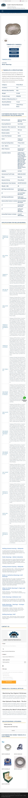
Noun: (3, 177)
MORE (13, 730)
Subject (4, 654)
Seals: (3, 139)
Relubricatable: (6, 133)
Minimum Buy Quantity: (8, 90)
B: (2, 193)
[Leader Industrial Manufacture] (3, 5)
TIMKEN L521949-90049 (5, 237)
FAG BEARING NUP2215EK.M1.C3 (5, 433)
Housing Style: (6, 105)
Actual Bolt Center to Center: (9, 214)
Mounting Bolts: (6, 130)
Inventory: (4, 87)
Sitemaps (18, 793)
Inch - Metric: (5, 146)
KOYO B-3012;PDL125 (5, 493)
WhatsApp (14, 52)
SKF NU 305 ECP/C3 (5, 290)
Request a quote (8, 1)
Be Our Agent (14, 56)
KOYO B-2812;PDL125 (5, 534)
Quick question (6, 659)
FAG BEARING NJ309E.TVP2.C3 (5, 393)
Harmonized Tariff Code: (8, 174)
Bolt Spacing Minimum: (8, 197)
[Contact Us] (24, 399)
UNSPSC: (4, 171)
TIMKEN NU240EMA (5, 346)
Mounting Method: (6, 102)
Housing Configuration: (8, 143)
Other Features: (6, 149)
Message (4, 669)
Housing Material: (6, 124)
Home (2, 13)
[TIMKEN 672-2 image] (14, 29)
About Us (3, 793)
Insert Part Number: (7, 136)
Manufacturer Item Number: (9, 183)
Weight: (4, 93)
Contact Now (14, 49)
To (3, 649)
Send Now (9, 682)
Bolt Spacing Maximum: (8, 189)
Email (3, 643)
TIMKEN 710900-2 (5, 275)
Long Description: (6, 153)
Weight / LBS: (5, 186)
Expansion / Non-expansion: (9, 127)
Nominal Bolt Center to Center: (10, 201)
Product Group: (6, 96)
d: (2, 205)
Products (6, 13)
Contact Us (8, 793)
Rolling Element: (6, 120)
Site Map (14, 793)
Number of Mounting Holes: (9, 99)
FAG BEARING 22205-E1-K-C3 (5, 453)
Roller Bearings (12, 13)
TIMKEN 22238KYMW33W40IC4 (5, 326)
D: (2, 209)
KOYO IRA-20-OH (5, 514)
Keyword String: (6, 180)
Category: (4, 84)
